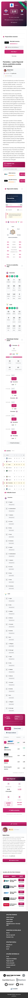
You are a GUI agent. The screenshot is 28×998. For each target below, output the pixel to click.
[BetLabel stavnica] (6, 898)
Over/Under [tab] (18, 728)
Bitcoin (8, 947)
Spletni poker (9, 921)
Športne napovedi (10, 935)
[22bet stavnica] (6, 880)
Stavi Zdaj (13, 51)
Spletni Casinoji (10, 917)
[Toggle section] (22, 189)
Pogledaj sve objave (15, 860)
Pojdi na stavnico (14, 810)
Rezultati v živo (10, 937)
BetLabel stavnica (19, 803)
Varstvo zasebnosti (10, 965)
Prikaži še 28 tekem (14, 443)
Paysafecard (9, 944)
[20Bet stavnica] (6, 886)
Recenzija (14, 56)
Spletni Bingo (9, 919)
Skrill (7, 949)
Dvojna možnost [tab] (11, 733)
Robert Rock (6, 835)
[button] (26, 2)
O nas (7, 956)
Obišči (21, 880)
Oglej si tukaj (22, 174)
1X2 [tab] (8, 728)
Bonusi (8, 933)
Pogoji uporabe (10, 961)
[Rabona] (6, 904)
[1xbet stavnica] (6, 893)
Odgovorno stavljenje (11, 958)
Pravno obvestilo (10, 963)
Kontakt (8, 967)
